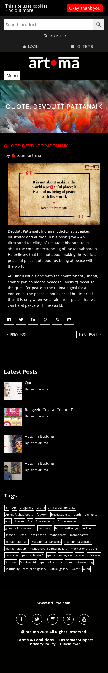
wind (86, 569)
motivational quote (84, 548)
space (80, 555)
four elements (67, 521)
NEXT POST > (90, 334)
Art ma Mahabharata (19, 514)
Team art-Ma (29, 155)
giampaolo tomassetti (20, 528)
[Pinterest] (68, 619)
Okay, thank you (84, 8)
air (7, 508)
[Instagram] (52, 619)
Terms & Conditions (35, 640)
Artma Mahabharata (61, 508)
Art (14, 508)
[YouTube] (84, 619)
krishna (10, 535)
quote (51, 555)
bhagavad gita (60, 514)
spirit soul (94, 555)
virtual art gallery (34, 569)
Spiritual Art (28, 562)
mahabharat (58, 535)
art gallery (26, 508)
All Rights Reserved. (68, 631)
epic (8, 521)
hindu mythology (67, 528)
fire (30, 521)
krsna (22, 535)
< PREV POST (17, 334)
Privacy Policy (43, 644)
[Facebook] (21, 619)
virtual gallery (59, 569)
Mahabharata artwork (46, 542)
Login (33, 46)
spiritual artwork (51, 562)
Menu (12, 76)
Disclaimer (70, 644)
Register (58, 36)
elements (91, 514)
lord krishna (38, 535)
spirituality (12, 569)
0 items (85, 46)
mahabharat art (15, 548)
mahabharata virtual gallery (48, 548)
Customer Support (75, 640)
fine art (19, 521)
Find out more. (19, 10)
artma (41, 508)
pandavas (11, 555)
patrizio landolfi (33, 555)
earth (77, 514)
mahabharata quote (77, 542)
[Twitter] (37, 619)
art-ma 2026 (36, 631)
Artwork (42, 514)
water (75, 569)
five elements (45, 521)
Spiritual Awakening (79, 562)
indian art (88, 528)
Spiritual (11, 562)
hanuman (44, 528)
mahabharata (79, 535)
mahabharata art (16, 542)
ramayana (65, 555)
